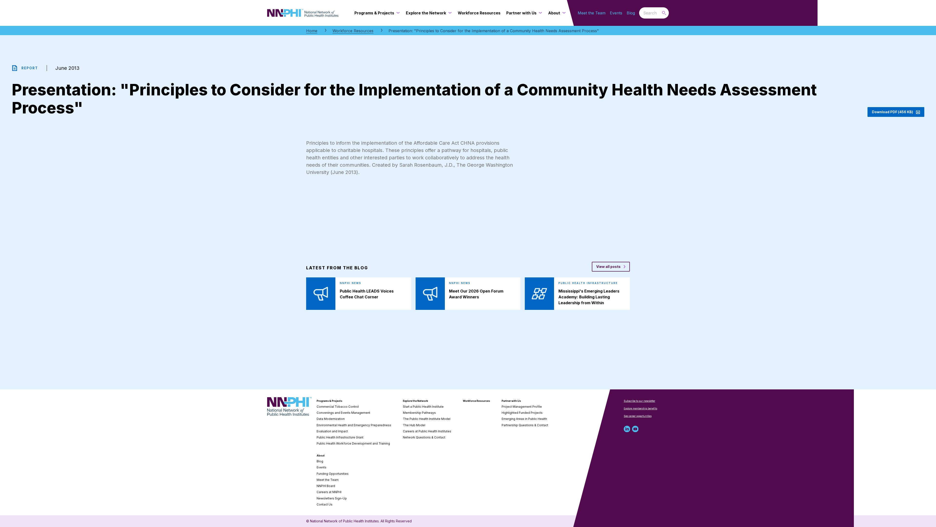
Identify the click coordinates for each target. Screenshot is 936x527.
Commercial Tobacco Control (338, 406)
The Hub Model (414, 425)
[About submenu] (563, 13)
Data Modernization (331, 419)
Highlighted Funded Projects (522, 413)
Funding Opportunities (333, 474)
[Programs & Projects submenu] (397, 13)
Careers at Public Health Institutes (427, 431)
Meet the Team (591, 12)
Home (311, 30)
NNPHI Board (326, 486)
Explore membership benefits (640, 408)
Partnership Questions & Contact (525, 425)
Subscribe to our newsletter (639, 400)
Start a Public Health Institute (423, 406)
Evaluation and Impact (332, 431)
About (321, 455)
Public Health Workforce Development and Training (353, 443)
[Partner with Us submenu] (539, 13)
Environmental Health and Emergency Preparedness (354, 425)
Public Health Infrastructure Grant (340, 437)
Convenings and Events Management (343, 413)
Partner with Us (511, 400)
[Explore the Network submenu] (449, 13)
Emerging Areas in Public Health (524, 419)
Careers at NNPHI (329, 492)
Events (616, 12)
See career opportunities (638, 416)
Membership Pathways (419, 413)
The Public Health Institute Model (426, 419)
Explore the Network (415, 400)
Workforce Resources (352, 30)
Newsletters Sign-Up (332, 498)
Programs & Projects (329, 400)
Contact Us (324, 504)
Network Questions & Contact (424, 437)
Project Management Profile (522, 406)
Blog (631, 12)
